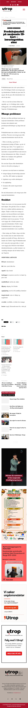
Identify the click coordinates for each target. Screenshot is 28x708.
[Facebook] (7, 699)
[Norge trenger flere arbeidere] (5, 400)
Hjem (2, 17)
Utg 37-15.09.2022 (16, 28)
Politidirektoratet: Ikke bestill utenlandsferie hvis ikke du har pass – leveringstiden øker (6, 349)
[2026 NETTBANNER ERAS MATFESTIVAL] (14, 540)
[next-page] (16, 442)
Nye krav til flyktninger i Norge (17, 435)
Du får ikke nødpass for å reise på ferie (18, 347)
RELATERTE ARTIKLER (8, 392)
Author (3, 78)
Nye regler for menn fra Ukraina (18, 420)
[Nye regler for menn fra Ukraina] (5, 422)
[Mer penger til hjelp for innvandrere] (5, 415)
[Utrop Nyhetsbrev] (14, 662)
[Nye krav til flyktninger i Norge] (5, 436)
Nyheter (7, 17)
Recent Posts (10, 78)
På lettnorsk (12, 17)
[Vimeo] (20, 699)
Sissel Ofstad (12, 45)
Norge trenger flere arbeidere (17, 399)
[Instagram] (12, 699)
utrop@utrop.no (17, 692)
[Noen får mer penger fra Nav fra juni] (5, 429)
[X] (16, 699)
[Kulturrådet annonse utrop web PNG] (14, 581)
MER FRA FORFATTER (8, 395)
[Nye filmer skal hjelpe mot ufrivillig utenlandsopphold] (5, 408)
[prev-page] (14, 442)
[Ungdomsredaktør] (14, 621)
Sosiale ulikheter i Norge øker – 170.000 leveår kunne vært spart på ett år (21, 385)
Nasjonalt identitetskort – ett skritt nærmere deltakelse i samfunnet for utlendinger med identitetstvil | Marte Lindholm (6, 368)
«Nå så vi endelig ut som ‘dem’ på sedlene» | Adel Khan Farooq (7, 384)
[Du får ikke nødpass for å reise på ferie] (18, 342)
